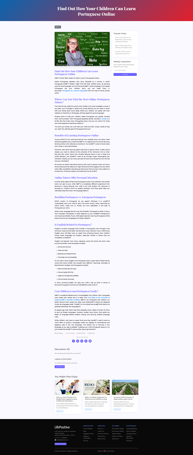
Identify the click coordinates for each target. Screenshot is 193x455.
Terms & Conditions (103, 433)
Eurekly (104, 119)
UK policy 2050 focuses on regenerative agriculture (123, 52)
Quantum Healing (117, 436)
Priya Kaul (129, 440)
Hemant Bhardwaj (131, 428)
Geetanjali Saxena (131, 433)
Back (58, 27)
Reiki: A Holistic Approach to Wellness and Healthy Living (123, 46)
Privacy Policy (101, 436)
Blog (84, 431)
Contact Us (101, 431)
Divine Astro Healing (118, 431)
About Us (100, 428)
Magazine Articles (88, 433)
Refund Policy (102, 438)
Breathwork (115, 438)
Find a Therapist (87, 428)
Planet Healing (116, 433)
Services (85, 440)
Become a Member (60, 444)
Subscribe (125, 74)
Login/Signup (60, 366)
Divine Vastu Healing (118, 428)
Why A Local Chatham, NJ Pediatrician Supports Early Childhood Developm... (123, 39)
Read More (60, 411)
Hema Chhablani (131, 431)
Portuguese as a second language (74, 90)
